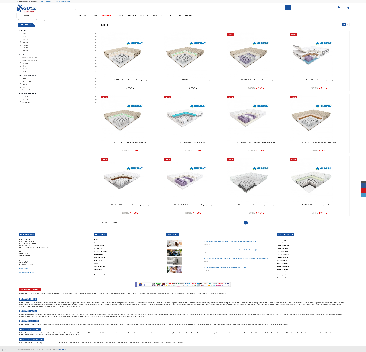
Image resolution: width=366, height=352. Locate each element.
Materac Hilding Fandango (73, 303)
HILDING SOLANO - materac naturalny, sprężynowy (193, 80)
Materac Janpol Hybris (335, 314)
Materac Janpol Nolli (114, 314)
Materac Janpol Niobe (127, 314)
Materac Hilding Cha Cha (270, 303)
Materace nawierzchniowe (284, 266)
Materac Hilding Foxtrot (255, 303)
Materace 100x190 (69, 343)
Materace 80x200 (36, 343)
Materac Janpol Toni (169, 314)
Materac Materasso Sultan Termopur (76, 333)
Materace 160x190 (142, 343)
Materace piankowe (282, 251)
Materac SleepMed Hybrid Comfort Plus (208, 324)
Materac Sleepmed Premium (44, 324)
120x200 (25, 42)
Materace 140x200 (130, 343)
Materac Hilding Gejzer (132, 304)
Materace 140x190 (118, 343)
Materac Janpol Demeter (44, 314)
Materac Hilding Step (241, 303)
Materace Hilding (28, 299)
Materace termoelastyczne (284, 254)
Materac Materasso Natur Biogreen (139, 333)
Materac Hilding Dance (64, 304)
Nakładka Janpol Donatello (93, 316)
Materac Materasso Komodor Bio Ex (227, 333)
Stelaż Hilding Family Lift (335, 304)
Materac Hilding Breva (202, 304)
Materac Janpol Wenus (87, 314)
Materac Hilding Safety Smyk (155, 303)
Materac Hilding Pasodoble (56, 303)
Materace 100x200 (81, 343)
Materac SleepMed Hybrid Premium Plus (233, 324)
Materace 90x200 (58, 343)
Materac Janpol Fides (248, 314)
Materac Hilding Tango (286, 303)
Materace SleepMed (29, 321)
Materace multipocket (283, 245)
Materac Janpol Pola (38, 316)
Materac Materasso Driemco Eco (275, 333)
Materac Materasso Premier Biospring (162, 333)
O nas (95, 272)
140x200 (25, 45)
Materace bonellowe (282, 248)
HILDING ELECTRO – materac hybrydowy (319, 80)
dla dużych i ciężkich (28, 69)
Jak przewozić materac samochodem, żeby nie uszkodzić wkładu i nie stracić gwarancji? (230, 250)
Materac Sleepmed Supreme (62, 324)
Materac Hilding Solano (272, 304)
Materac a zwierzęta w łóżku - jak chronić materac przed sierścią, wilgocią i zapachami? (230, 241)
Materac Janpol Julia (207, 314)
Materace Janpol (28, 311)
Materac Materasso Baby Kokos (29, 334)
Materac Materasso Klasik (95, 333)
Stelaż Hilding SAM (74, 306)
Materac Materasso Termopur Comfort (52, 333)
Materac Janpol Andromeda (27, 314)
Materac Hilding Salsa (26, 303)
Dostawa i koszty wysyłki (101, 251)
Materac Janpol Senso (123, 316)
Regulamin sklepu (99, 243)
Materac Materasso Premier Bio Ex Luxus (116, 333)
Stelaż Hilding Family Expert (43, 306)
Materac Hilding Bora (216, 304)
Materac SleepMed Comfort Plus (123, 324)
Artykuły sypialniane (282, 275)
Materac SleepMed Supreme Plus (279, 324)
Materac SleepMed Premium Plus (144, 324)
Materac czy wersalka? (139, 293)
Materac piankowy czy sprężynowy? (51, 293)
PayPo (96, 263)
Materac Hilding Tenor (90, 304)
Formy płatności (98, 254)
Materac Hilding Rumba (40, 303)
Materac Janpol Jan (25, 316)
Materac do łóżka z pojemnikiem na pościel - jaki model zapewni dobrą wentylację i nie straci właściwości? (236, 258)
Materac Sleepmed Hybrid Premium (81, 324)
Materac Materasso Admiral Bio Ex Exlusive (252, 333)
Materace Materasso (30, 329)
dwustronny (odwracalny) (30, 57)
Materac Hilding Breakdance (191, 303)
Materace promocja (99, 266)
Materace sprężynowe (283, 240)
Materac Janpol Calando (307, 314)
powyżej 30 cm (26, 102)
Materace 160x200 (154, 343)
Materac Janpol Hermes (155, 314)
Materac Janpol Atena (73, 314)
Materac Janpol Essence (109, 316)
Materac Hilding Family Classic (137, 303)
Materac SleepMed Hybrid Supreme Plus (257, 324)
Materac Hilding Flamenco (103, 303)
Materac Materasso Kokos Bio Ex (295, 333)
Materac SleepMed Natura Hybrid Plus (166, 324)
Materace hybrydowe (282, 260)
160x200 (25, 48)
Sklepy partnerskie (99, 245)
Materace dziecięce (282, 272)
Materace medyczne (282, 269)
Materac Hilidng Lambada (315, 303)
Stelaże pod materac (282, 277)
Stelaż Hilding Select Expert (61, 306)
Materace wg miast (99, 275)
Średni (24, 87)
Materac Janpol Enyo (101, 314)
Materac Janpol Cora (221, 314)
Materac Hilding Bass (104, 304)
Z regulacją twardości (28, 90)
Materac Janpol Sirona (234, 314)
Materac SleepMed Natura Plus (187, 324)
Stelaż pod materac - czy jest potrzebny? (214, 293)
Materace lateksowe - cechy (87, 293)
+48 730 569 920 (24, 257)
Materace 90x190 (47, 343)
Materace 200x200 (178, 343)
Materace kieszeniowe (283, 243)
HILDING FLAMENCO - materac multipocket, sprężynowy (193, 205)
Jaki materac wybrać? (30, 290)
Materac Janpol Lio (194, 314)
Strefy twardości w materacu (155, 293)
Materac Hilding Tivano (286, 304)
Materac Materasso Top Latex (315, 333)
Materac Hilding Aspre (229, 304)
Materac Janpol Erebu (59, 314)
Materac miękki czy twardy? (123, 293)
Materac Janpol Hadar (262, 314)
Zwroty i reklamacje (99, 257)
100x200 (25, 39)
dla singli (25, 63)
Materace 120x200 (106, 343)
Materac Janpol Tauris (276, 314)
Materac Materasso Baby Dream (69, 334)
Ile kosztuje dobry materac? (193, 293)
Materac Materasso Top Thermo (334, 333)
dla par (24, 66)
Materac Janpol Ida (78, 316)
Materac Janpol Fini (182, 314)
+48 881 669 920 (46, 1)
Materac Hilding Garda (243, 304)
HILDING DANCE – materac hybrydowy (193, 142)
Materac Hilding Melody (331, 303)
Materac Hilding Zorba (88, 303)
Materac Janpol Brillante (291, 314)
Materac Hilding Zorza (257, 304)
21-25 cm (25, 96)
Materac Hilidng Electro (300, 303)
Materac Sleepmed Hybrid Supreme (103, 324)
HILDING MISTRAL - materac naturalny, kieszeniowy (319, 142)
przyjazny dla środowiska (29, 60)
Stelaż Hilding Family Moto (302, 304)
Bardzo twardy (26, 81)
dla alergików (26, 72)
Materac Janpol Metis (65, 316)
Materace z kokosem (282, 263)
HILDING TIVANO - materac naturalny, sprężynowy (130, 80)
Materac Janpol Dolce (321, 314)
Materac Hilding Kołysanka (227, 303)
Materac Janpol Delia (141, 314)
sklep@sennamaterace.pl (62, 1)
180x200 (25, 51)
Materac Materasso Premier (182, 333)
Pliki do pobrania (98, 269)
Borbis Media (62, 349)
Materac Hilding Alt (78, 304)
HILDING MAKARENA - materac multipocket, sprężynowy (256, 142)
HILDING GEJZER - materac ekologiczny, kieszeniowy (256, 205)
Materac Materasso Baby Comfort (49, 334)
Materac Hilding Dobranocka (209, 303)
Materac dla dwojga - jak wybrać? (174, 293)
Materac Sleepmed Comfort (27, 324)
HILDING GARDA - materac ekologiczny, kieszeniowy (319, 205)
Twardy (24, 84)
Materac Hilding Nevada (188, 304)
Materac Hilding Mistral (173, 304)
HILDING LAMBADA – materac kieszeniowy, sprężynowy (130, 205)
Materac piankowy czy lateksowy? (29, 293)
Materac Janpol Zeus (51, 316)
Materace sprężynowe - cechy (105, 293)
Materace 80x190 (24, 343)
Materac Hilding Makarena (119, 303)
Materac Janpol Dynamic (138, 316)
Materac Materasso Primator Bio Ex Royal (203, 333)
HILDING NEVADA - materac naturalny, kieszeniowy (256, 80)
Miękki (24, 78)
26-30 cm (25, 99)
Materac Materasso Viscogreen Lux (30, 333)
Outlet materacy (98, 248)
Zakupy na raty (98, 260)
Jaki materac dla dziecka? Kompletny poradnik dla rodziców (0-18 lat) (225, 267)
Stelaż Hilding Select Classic (319, 304)
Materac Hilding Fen (159, 304)
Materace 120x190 (94, 343)
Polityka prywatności (99, 240)
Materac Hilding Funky (118, 304)
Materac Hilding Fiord (146, 304)
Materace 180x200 (166, 343)
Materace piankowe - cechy (71, 293)
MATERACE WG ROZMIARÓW (31, 339)
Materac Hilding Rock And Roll (174, 303)
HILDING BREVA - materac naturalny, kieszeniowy (130, 142)
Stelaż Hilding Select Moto (27, 306)
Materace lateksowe (282, 257)
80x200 (24, 33)
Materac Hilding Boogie (50, 304)
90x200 (24, 36)
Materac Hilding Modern (35, 304)
